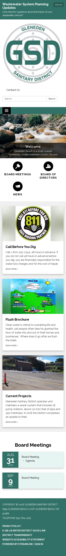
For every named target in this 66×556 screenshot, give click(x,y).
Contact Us (13, 89)
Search (51, 98)
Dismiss (58, 5)
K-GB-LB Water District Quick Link (23, 530)
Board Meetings (33, 445)
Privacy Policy (11, 526)
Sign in (39, 544)
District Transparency (17, 535)
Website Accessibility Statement (23, 539)
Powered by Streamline (17, 544)
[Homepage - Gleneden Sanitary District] (33, 53)
